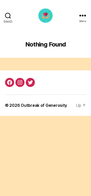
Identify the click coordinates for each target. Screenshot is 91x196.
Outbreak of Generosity (44, 105)
